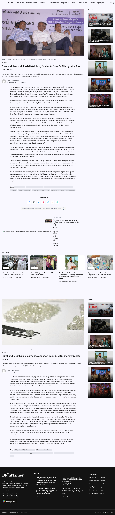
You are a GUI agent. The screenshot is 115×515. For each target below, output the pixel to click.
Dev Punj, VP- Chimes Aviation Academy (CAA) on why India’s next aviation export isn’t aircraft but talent (100, 73)
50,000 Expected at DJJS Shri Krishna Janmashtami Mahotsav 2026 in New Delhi (99, 106)
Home (3, 59)
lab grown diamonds (24, 190)
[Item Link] (100, 20)
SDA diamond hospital (58, 190)
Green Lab (70, 187)
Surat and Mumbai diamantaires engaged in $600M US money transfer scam (32, 453)
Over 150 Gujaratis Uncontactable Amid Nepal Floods (42, 274)
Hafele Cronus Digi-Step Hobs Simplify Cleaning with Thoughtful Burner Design (99, 41)
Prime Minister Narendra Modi (41, 190)
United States (69, 453)
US (12, 456)
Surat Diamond (71, 190)
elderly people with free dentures (55, 187)
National (9, 59)
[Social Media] (3, 495)
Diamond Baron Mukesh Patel (35, 187)
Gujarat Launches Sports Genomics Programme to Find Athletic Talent (99, 274)
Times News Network (13, 80)
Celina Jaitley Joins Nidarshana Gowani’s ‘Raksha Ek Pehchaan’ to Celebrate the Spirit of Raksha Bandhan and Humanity (99, 56)
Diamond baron (20, 187)
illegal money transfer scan (44, 449)
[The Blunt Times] (4, 3)
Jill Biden (14, 190)
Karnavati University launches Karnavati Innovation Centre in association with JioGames (100, 90)
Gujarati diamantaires (28, 449)
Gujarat (18, 449)
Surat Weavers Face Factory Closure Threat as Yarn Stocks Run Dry (15, 274)
